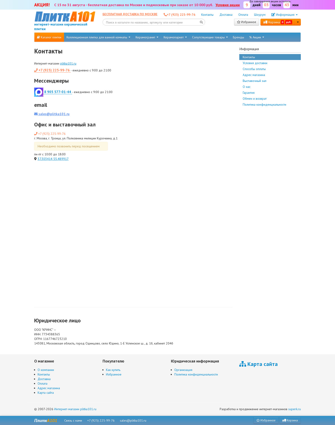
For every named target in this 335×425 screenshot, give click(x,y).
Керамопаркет (174, 37)
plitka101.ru (68, 63)
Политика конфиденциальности (264, 104)
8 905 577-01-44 (57, 92)
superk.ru (294, 409)
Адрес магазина (254, 75)
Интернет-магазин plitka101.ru (75, 409)
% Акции (255, 37)
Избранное (248, 22)
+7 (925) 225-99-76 (54, 70)
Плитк (45, 420)
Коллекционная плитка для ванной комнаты (97, 37)
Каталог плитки (50, 37)
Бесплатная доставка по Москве (130, 14)
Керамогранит (146, 37)
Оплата (243, 15)
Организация (183, 370)
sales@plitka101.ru (54, 114)
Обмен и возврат (255, 98)
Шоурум (259, 15)
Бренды (238, 37)
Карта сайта (46, 393)
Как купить (113, 370)
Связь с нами (73, 420)
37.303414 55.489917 (53, 159)
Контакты (207, 15)
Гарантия (249, 93)
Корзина (279, 22)
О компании (46, 370)
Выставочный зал (254, 81)
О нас (246, 87)
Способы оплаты (254, 69)
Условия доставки (255, 63)
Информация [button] (285, 15)
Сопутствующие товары (209, 37)
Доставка (225, 15)
